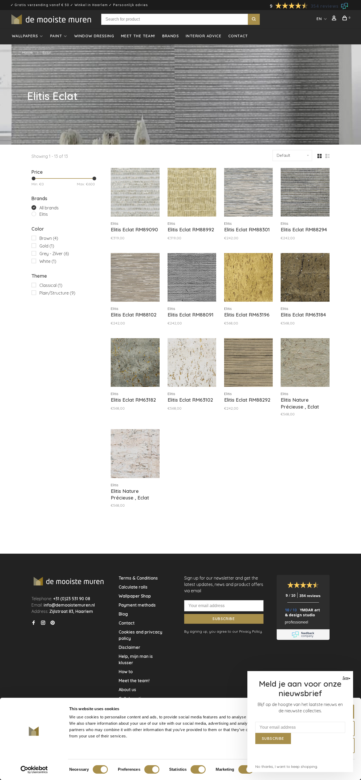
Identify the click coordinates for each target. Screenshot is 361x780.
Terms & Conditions (138, 578)
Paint (56, 36)
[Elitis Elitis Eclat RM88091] (192, 278)
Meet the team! (138, 36)
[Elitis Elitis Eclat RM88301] (248, 193)
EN (319, 18)
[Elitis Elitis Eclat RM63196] (248, 278)
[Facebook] (33, 623)
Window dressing (94, 36)
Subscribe (223, 618)
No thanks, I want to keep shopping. (286, 766)
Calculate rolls (133, 587)
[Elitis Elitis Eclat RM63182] (135, 363)
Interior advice (203, 36)
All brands (49, 207)
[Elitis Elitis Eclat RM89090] (135, 193)
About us (127, 689)
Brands (170, 36)
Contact (238, 36)
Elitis (43, 214)
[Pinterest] (52, 623)
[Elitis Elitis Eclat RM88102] (135, 278)
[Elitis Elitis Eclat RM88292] (248, 363)
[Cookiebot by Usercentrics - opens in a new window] (34, 770)
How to (126, 671)
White (47, 261)
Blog (123, 614)
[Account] (335, 18)
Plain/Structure (57, 293)
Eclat (47, 52)
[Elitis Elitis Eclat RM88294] (305, 193)
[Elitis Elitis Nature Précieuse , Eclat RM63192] (305, 363)
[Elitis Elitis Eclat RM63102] (192, 363)
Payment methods (137, 605)
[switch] (151, 769)
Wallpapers (25, 36)
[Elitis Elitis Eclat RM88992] (192, 193)
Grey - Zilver (54, 253)
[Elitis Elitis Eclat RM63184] (305, 278)
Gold (46, 246)
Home (27, 52)
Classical (50, 285)
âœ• (346, 678)
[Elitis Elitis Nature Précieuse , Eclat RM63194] (135, 454)
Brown (48, 238)
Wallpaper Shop (135, 596)
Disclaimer (129, 647)
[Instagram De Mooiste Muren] (43, 623)
